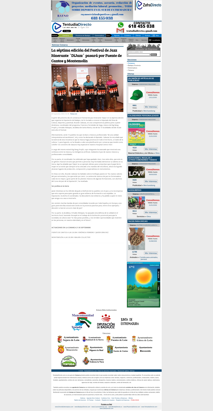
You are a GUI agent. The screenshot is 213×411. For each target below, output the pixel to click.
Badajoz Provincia (134, 65)
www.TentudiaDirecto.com (149, 407)
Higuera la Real (131, 40)
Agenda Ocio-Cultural (93, 398)
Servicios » (142, 216)
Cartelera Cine (105, 398)
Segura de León (116, 40)
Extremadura (99, 35)
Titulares (131, 70)
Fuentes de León (100, 40)
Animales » (135, 257)
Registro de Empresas (122, 400)
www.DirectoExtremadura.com (64, 407)
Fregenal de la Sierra (123, 40)
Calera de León (94, 40)
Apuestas (144, 40)
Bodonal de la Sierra (62, 40)
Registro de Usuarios (108, 400)
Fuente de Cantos (78, 40)
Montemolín (108, 40)
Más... (137, 40)
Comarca (66, 35)
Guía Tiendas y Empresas (119, 398)
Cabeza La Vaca (55, 40)
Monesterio (70, 40)
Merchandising (149, 111)
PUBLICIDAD (135, 400)
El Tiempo (90, 400)
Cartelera (127, 35)
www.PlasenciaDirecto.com (131, 407)
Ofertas (138, 35)
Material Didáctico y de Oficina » (141, 153)
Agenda (116, 35)
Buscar (153, 54)
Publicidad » (138, 111)
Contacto (97, 400)
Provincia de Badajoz (83, 35)
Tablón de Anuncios (80, 400)
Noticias (82, 398)
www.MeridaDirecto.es (115, 407)
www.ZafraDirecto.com (106, 408)
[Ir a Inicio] (56, 32)
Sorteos (147, 35)
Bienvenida (85, 40)
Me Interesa (151, 107)
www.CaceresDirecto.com (99, 407)
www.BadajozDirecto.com (82, 407)
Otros (157, 153)
